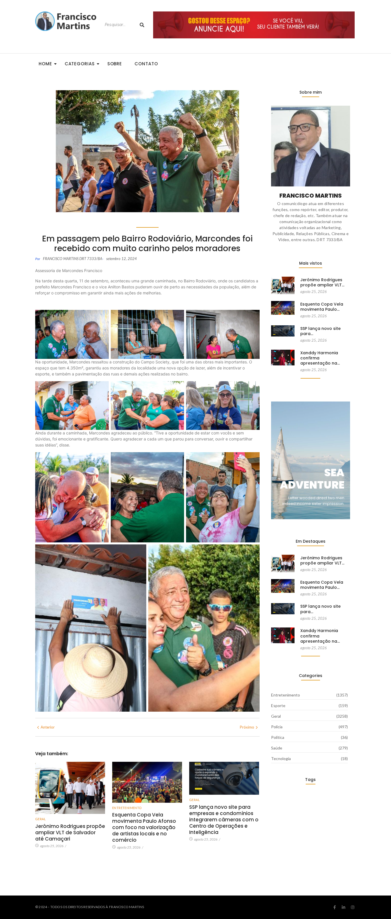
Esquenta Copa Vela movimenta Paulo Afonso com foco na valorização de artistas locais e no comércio (144, 827)
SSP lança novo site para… (320, 331)
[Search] (142, 25)
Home (45, 64)
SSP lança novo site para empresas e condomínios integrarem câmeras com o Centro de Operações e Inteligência (223, 819)
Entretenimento (127, 808)
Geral (40, 819)
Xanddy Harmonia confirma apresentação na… (320, 358)
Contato (146, 64)
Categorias (80, 64)
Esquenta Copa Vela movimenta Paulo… (321, 307)
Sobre (114, 64)
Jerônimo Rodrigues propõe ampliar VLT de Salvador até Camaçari (70, 832)
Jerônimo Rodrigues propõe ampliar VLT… (322, 282)
